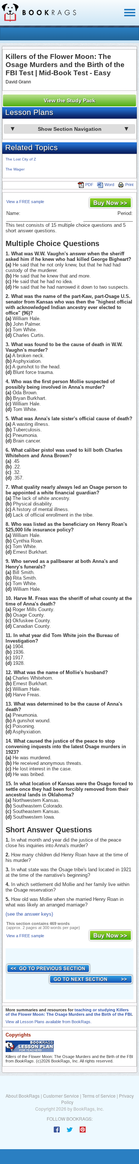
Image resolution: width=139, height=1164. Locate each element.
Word (109, 184)
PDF (89, 184)
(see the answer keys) (29, 914)
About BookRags (23, 1095)
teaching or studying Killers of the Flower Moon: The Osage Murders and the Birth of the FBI (69, 1012)
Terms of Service (99, 1095)
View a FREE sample (25, 201)
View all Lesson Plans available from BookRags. (49, 1021)
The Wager (15, 169)
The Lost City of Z (21, 159)
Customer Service (61, 1095)
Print (129, 184)
